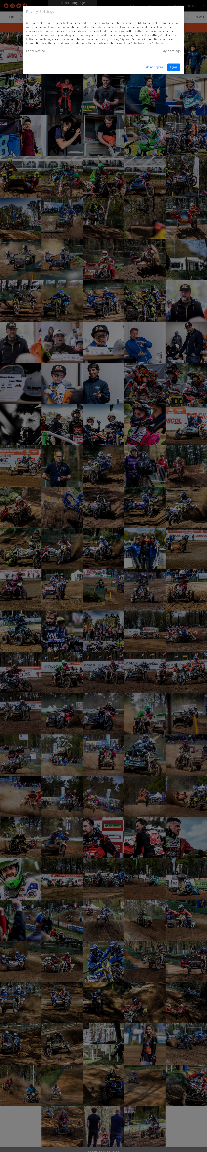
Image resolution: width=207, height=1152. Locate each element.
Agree (173, 67)
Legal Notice (35, 51)
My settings (171, 51)
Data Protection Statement (148, 43)
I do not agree (154, 67)
